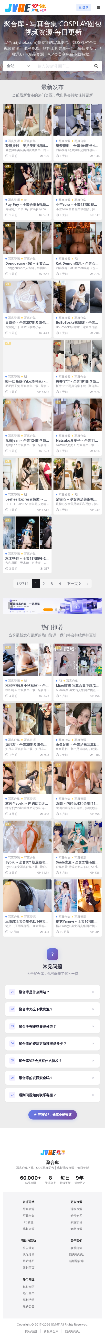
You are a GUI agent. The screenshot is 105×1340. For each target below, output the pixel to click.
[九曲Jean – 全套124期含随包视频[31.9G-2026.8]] (27, 415)
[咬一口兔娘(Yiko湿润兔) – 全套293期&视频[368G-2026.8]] (27, 356)
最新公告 (28, 1306)
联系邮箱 (76, 1248)
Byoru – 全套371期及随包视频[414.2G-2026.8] (27, 864)
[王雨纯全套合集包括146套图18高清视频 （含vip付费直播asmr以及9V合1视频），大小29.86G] (27, 895)
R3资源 (28, 1222)
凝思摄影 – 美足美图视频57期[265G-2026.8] (26, 147)
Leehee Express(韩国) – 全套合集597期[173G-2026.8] (26, 501)
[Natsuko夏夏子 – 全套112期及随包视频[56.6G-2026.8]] (77, 415)
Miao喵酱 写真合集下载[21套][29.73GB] (77, 687)
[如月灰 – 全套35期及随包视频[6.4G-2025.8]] (27, 719)
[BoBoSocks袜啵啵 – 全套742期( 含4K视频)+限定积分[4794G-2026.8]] (77, 297)
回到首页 (28, 1267)
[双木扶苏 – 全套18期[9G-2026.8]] (27, 532)
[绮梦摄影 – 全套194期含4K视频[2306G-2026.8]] (77, 120)
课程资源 (76, 1209)
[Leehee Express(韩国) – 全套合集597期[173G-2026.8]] (27, 474)
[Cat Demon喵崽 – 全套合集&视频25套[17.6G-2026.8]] (77, 238)
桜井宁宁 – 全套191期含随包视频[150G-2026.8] (78, 383)
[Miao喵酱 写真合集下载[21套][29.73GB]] (77, 660)
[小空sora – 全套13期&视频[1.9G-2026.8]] (77, 179)
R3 (25, 200)
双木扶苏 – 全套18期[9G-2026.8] (26, 560)
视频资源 (28, 1229)
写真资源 (14, 141)
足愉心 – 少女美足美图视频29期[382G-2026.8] (77, 501)
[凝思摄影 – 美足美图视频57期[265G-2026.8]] (27, 120)
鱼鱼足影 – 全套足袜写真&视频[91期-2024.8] (76, 746)
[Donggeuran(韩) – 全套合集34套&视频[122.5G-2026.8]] (27, 238)
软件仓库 (76, 1215)
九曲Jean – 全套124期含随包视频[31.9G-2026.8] (25, 442)
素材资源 (76, 1229)
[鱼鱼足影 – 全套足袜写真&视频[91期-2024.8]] (77, 719)
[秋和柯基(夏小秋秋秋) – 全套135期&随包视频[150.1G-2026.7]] (27, 660)
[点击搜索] (96, 66)
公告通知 (28, 1248)
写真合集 (30, 141)
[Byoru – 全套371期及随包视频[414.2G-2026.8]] (27, 837)
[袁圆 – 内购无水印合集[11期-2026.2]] (77, 777)
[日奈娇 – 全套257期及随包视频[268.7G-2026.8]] (27, 297)
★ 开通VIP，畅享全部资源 (53, 1114)
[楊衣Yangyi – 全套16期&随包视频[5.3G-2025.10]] (77, 895)
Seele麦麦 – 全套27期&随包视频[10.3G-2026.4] (77, 864)
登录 (85, 7)
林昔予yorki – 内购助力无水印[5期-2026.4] (27, 805)
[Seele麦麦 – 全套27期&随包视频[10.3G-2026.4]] (77, 837)
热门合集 (28, 1293)
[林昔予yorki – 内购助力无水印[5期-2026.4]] (27, 777)
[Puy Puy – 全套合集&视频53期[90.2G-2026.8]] (27, 179)
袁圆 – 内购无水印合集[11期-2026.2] (75, 805)
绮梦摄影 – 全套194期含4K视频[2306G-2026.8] (76, 147)
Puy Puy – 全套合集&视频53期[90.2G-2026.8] (26, 206)
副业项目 (76, 1222)
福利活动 (28, 1299)
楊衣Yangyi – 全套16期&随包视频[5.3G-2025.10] (77, 923)
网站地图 (28, 1261)
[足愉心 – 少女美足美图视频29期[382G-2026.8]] (77, 474)
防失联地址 (76, 1254)
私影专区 (28, 1286)
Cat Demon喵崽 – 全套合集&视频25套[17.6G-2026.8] (77, 265)
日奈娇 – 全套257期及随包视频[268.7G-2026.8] (27, 324)
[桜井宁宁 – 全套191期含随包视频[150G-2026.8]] (77, 356)
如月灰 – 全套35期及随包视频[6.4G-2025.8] (26, 746)
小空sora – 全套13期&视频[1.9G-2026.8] (76, 206)
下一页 (72, 583)
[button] (48, 609)
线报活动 (28, 1254)
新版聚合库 (76, 1261)
